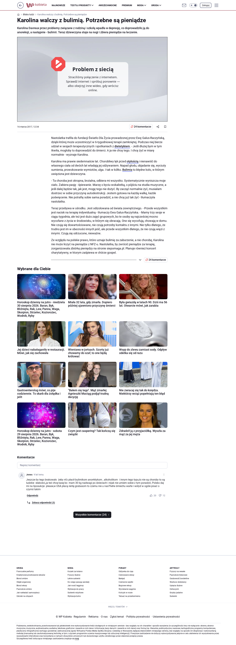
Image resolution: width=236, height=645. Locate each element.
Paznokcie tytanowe (178, 575)
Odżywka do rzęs (126, 571)
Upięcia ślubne (176, 585)
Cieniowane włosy (126, 575)
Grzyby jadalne (176, 593)
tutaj (77, 638)
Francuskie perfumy (25, 571)
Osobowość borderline (179, 578)
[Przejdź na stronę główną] (20, 7)
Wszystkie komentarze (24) (91, 514)
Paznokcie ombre (24, 589)
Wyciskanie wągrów (127, 589)
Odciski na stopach (25, 596)
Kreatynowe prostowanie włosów (31, 575)
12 (164, 495)
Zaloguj (205, 5)
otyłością (132, 161)
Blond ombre (22, 578)
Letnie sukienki (74, 578)
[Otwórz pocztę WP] (184, 5)
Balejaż (122, 578)
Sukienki (173, 596)
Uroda (155, 5)
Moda (140, 5)
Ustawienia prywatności (166, 616)
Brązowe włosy (125, 585)
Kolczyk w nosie (125, 593)
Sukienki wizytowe (75, 593)
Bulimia (127, 169)
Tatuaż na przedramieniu (129, 596)
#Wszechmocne (108, 5)
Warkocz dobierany (178, 582)
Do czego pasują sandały (78, 582)
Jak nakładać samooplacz (28, 593)
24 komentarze (142, 126)
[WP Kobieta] (39, 5)
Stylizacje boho (74, 596)
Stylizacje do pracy (76, 589)
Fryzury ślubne (74, 575)
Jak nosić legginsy (76, 585)
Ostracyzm (174, 589)
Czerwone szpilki (126, 582)
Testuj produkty (80, 5)
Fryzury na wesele (177, 571)
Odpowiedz (32, 495)
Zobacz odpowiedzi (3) (43, 502)
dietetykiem (122, 146)
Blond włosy (22, 585)
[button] (193, 5)
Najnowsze (58, 5)
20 (155, 495)
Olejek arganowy (24, 582)
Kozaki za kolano (75, 571)
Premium (127, 5)
